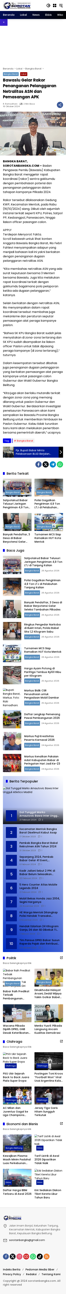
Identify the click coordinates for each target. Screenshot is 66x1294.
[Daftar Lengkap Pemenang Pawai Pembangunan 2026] (12, 719)
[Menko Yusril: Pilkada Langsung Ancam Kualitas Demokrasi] (48, 1013)
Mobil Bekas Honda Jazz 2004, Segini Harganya (39, 900)
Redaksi (31, 1274)
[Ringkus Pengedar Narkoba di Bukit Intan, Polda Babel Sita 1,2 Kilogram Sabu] (12, 631)
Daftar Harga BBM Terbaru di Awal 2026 (17, 1192)
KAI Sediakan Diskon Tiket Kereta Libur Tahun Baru (47, 1194)
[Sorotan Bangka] (17, 5)
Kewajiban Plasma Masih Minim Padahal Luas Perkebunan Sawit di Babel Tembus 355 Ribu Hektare (17, 1159)
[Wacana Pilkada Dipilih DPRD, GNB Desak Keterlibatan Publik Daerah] (17, 1013)
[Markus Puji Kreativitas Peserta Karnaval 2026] (12, 741)
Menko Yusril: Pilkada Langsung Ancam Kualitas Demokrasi (48, 1029)
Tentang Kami (51, 1274)
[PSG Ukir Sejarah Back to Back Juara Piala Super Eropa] (17, 1061)
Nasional (42, 1017)
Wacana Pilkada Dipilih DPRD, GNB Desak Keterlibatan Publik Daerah (16, 1029)
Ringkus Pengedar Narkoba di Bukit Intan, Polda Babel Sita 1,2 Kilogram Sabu (42, 628)
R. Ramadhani (10, 104)
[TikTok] (40, 1256)
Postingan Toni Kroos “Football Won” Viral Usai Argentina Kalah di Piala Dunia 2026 (48, 1077)
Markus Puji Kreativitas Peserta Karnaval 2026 (39, 738)
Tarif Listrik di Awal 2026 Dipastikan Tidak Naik (46, 1159)
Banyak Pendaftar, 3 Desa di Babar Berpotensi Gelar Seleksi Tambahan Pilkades (16, 538)
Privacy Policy (12, 1274)
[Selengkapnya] (61, 957)
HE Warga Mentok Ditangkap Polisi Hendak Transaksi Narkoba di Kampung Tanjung (39, 914)
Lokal (23, 74)
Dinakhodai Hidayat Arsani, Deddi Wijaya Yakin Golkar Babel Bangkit (47, 993)
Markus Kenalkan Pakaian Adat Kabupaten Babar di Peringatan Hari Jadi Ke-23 (42, 760)
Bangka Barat (11, 74)
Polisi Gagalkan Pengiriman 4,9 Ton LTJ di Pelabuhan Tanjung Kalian (47, 504)
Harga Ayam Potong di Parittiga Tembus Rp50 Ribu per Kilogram (42, 672)
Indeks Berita (11, 1269)
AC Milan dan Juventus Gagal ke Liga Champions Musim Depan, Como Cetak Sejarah (16, 1111)
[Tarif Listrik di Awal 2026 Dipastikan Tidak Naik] (48, 1143)
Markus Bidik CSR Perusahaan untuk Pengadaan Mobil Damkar (41, 694)
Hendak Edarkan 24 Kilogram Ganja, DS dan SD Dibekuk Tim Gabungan (39, 928)
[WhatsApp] (60, 464)
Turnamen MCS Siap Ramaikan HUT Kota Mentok (47, 538)
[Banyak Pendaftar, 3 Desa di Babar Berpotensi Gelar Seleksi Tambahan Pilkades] (17, 522)
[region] (33, 46)
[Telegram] (53, 464)
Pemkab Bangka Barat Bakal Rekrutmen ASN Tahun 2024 (38, 844)
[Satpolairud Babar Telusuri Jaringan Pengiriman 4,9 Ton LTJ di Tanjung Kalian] (17, 488)
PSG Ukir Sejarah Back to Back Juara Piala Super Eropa (16, 1077)
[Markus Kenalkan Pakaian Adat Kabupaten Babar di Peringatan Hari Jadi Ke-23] (12, 763)
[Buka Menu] (54, 5)
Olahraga (11, 1065)
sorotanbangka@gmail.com (27, 1240)
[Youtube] (26, 1256)
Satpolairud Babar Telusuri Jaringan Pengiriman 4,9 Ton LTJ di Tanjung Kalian (17, 504)
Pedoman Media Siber (39, 1269)
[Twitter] (46, 464)
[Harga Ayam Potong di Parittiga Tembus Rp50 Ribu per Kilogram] (12, 675)
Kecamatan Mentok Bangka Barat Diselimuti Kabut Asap (38, 831)
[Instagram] (19, 1256)
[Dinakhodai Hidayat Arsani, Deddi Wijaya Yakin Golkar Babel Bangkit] (48, 978)
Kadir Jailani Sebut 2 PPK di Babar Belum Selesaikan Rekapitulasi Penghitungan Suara (37, 872)
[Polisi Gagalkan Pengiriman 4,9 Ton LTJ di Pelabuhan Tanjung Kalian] (48, 488)
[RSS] (47, 1256)
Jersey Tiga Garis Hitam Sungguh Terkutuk (46, 1111)
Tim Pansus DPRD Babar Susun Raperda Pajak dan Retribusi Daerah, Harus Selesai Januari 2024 (39, 942)
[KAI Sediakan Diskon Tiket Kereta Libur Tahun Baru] (48, 1178)
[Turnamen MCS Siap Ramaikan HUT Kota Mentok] (48, 522)
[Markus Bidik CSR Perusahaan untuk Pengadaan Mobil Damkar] (12, 697)
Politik (9, 1017)
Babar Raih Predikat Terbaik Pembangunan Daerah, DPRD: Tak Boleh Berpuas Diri (16, 995)
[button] (48, 5)
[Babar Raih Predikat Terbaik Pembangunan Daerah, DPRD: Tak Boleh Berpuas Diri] (17, 978)
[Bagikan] (60, 105)
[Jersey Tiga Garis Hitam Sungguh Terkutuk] (48, 1095)
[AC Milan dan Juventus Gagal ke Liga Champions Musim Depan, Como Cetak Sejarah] (17, 1095)
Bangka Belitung (14, 1148)
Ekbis (40, 1148)
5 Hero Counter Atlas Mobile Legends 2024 (38, 886)
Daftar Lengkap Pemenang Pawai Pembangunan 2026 (42, 716)
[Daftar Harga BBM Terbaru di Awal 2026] (17, 1178)
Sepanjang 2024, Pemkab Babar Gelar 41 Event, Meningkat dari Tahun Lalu (37, 858)
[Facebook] (38, 464)
